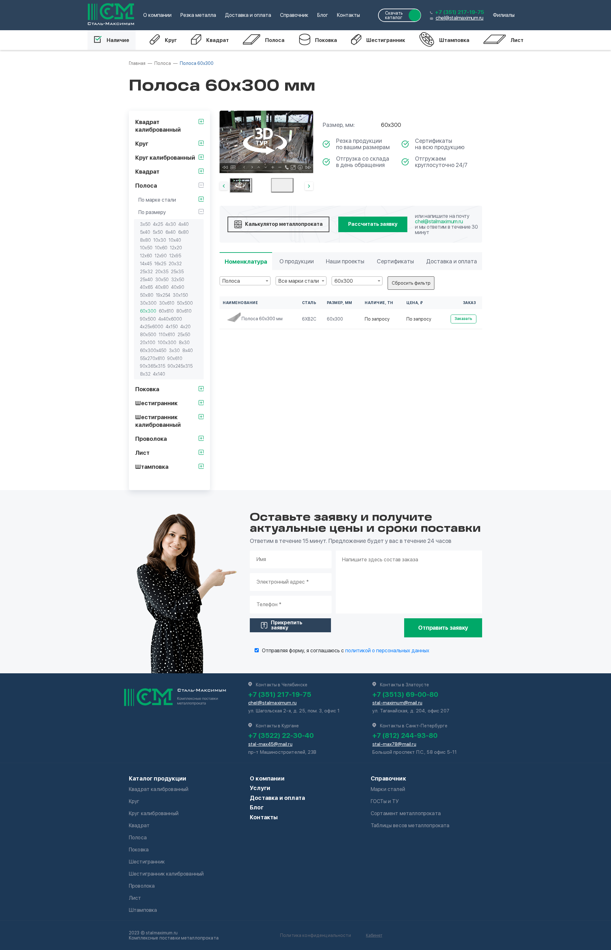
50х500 (185, 303)
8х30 (184, 342)
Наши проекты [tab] (345, 261)
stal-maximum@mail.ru (397, 703)
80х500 (148, 334)
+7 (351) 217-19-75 (459, 12)
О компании (157, 15)
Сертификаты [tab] (395, 261)
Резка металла (198, 15)
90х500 (148, 319)
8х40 (187, 350)
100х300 (167, 342)
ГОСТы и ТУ (385, 801)
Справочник (294, 15)
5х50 (158, 232)
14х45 (146, 263)
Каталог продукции (157, 778)
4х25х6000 (151, 326)
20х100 (147, 342)
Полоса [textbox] (231, 281)
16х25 (160, 263)
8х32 (145, 374)
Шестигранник (385, 40)
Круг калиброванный (154, 813)
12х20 (176, 247)
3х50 (145, 224)
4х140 (159, 374)
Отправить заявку (443, 627)
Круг (171, 40)
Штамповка (454, 40)
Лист (516, 40)
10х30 (159, 240)
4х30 (170, 224)
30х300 (148, 303)
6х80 (183, 232)
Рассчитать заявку (372, 224)
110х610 (167, 334)
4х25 (158, 224)
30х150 (180, 295)
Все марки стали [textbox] (298, 281)
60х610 (166, 311)
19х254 (163, 295)
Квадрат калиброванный (158, 789)
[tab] (241, 185)
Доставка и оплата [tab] (451, 261)
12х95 (175, 255)
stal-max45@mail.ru (270, 744)
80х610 (184, 311)
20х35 (161, 271)
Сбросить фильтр (411, 283)
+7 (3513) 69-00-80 (405, 694)
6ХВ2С (309, 319)
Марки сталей (388, 789)
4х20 (185, 326)
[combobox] (245, 280)
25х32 (146, 271)
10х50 (146, 247)
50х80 (146, 295)
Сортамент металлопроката (406, 813)
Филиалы (504, 15)
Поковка (326, 40)
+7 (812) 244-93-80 (405, 735)
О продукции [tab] (296, 261)
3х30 (174, 350)
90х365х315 (152, 366)
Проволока (142, 886)
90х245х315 (180, 366)
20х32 (175, 263)
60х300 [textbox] (343, 281)
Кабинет (374, 935)
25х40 (146, 279)
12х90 (161, 255)
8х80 (145, 240)
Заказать (463, 318)
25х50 (184, 334)
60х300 (148, 311)
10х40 (175, 240)
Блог (322, 15)
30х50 (162, 279)
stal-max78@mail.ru (394, 744)
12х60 (146, 255)
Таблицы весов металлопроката (410, 825)
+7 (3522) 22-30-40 (281, 735)
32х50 (177, 279)
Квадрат (217, 40)
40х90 (177, 287)
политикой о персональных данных (387, 651)
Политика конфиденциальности (315, 935)
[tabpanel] (266, 142)
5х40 (145, 232)
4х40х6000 (170, 319)
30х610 (166, 303)
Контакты (348, 15)
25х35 (177, 271)
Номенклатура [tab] (246, 261)
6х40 (170, 232)
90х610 (174, 358)
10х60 (161, 247)
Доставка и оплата (248, 15)
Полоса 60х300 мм (262, 318)
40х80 (162, 287)
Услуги (260, 788)
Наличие (118, 40)
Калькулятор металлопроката (284, 224)
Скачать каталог (394, 15)
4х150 (172, 326)
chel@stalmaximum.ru (459, 18)
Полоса (274, 40)
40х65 (146, 287)
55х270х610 (152, 358)
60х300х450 (153, 350)
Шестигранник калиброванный (166, 874)
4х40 (184, 224)
